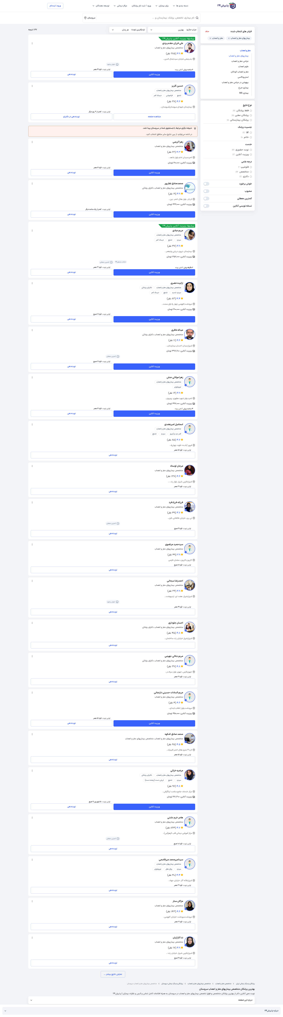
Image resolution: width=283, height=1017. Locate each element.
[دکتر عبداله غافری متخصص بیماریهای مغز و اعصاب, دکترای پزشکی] (189, 334)
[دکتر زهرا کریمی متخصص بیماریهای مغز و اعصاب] (189, 146)
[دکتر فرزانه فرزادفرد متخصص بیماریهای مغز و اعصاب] (189, 506)
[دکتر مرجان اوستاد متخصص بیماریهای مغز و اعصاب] (189, 470)
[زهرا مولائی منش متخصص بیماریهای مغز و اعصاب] (189, 381)
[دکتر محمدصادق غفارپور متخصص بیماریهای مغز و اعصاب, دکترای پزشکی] (189, 187)
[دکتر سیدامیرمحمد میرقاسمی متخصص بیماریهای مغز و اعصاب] (189, 864)
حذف (207, 31)
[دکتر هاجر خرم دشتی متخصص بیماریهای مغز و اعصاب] (189, 821)
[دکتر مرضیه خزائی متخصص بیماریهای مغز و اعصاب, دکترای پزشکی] (189, 774)
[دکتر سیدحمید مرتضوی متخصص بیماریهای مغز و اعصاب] (189, 548)
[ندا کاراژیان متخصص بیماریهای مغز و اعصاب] (189, 942)
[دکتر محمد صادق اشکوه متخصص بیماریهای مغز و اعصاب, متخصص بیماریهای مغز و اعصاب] (189, 738)
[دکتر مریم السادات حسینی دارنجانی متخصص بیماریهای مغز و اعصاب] (189, 696)
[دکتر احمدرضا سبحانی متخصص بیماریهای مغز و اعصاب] (189, 585)
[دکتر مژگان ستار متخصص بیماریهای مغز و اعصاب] (189, 905)
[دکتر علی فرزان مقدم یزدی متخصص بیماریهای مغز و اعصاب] (189, 47)
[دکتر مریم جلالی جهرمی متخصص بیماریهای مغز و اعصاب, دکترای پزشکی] (189, 660)
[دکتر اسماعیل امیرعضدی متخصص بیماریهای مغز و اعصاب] (189, 428)
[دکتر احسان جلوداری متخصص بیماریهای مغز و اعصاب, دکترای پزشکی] (189, 627)
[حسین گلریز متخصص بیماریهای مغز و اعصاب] (189, 90)
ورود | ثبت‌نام (55, 5)
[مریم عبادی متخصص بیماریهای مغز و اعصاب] (189, 234)
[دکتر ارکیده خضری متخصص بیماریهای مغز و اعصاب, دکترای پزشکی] (189, 287)
